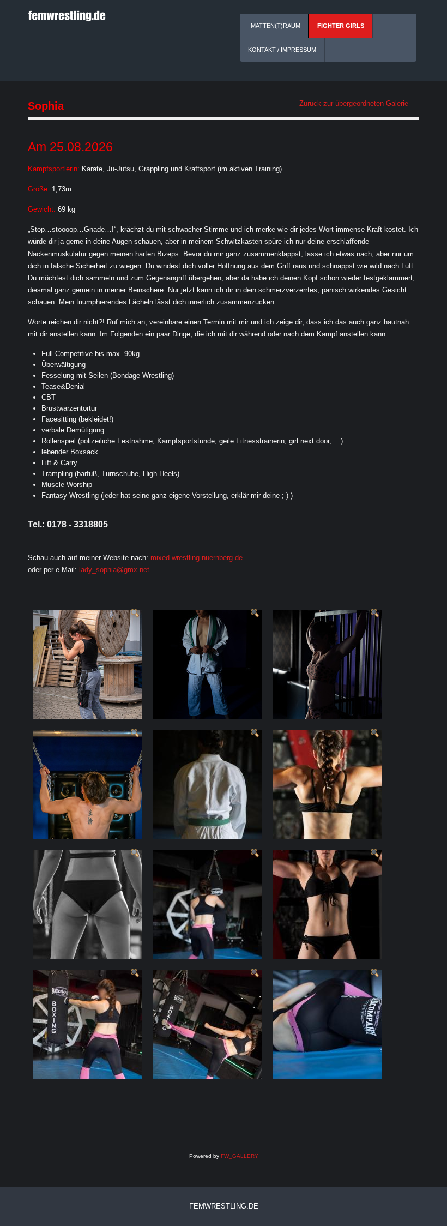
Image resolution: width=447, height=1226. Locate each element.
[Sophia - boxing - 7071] (135, 973)
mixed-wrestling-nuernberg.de (196, 558)
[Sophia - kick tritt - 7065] (255, 973)
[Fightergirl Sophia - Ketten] (135, 733)
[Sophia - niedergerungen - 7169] (375, 973)
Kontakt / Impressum (282, 49)
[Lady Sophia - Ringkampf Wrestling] (255, 733)
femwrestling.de (223, 1206)
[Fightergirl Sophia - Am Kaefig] (375, 613)
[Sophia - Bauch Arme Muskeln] (375, 853)
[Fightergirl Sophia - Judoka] (255, 613)
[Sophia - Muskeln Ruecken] (375, 733)
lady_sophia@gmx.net (114, 570)
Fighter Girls (340, 25)
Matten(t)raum (275, 25)
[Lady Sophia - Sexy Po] (135, 853)
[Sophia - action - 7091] (255, 853)
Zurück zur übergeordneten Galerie (353, 103)
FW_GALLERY (239, 1156)
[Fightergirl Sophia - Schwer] (135, 613)
